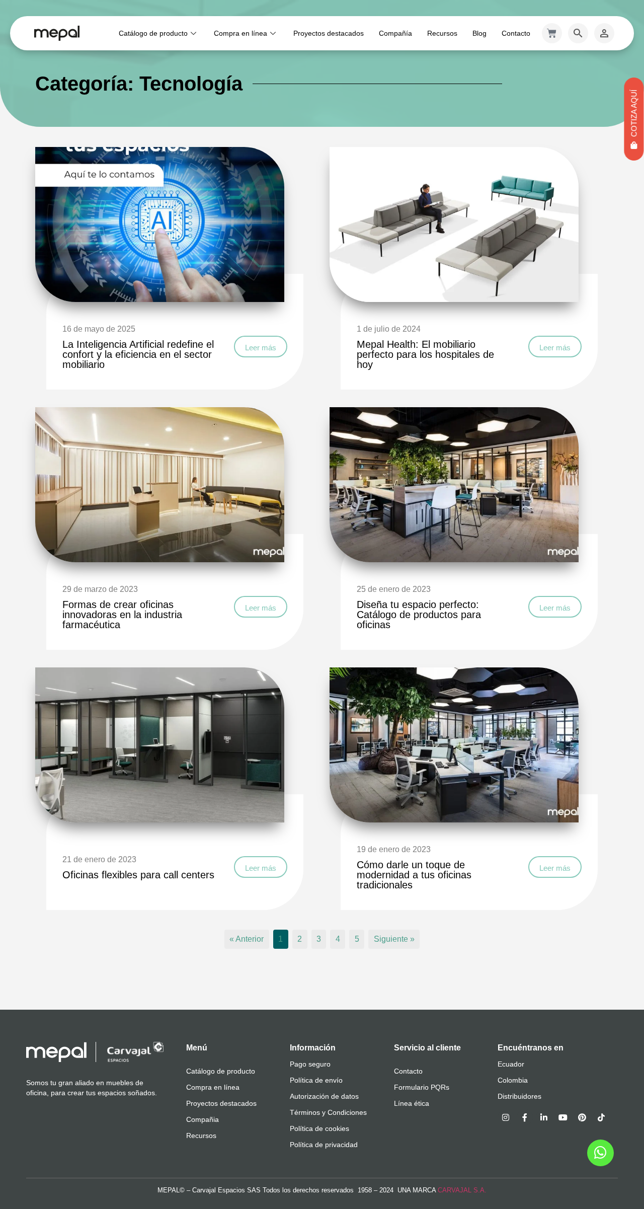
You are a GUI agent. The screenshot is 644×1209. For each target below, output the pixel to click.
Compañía (395, 33)
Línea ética (411, 1103)
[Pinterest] (582, 1117)
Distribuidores (519, 1096)
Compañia (202, 1119)
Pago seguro (310, 1064)
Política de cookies (319, 1128)
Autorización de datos (324, 1096)
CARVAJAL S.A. (462, 1190)
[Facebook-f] (525, 1117)
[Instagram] (506, 1117)
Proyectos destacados (328, 33)
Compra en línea (240, 33)
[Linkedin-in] (544, 1117)
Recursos (442, 33)
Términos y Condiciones (328, 1112)
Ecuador (511, 1064)
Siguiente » (394, 939)
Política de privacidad (324, 1145)
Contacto (516, 33)
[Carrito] (552, 33)
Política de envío (316, 1080)
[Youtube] (563, 1117)
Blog (479, 33)
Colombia (513, 1080)
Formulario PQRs (421, 1087)
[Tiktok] (601, 1117)
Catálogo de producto (153, 33)
